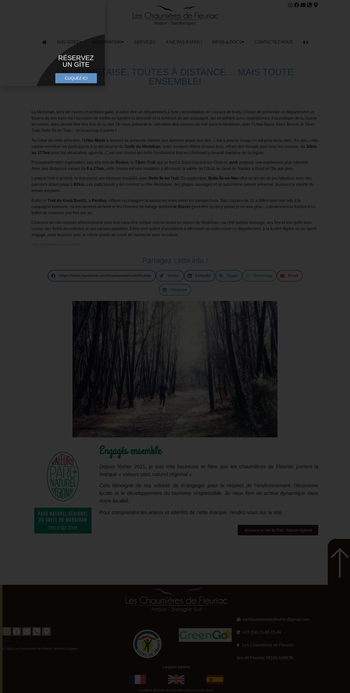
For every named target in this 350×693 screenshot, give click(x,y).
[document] (175, 346)
